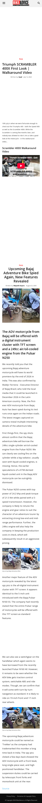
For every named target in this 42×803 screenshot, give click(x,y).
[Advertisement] (21, 28)
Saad (20, 77)
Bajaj (21, 59)
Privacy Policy (11, 796)
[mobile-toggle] (3, 3)
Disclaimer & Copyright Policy (26, 796)
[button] (39, 3)
